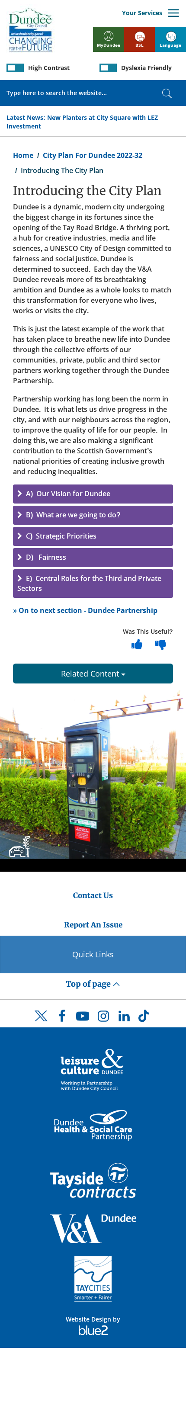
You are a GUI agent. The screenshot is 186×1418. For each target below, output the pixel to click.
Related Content (91, 673)
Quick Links (93, 954)
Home (23, 155)
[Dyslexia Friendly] (108, 68)
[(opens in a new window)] (93, 1069)
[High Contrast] (15, 68)
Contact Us (93, 895)
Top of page (89, 984)
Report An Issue (93, 925)
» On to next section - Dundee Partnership (85, 610)
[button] (93, 494)
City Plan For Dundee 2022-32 (92, 155)
